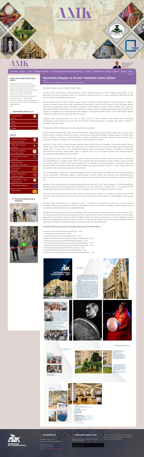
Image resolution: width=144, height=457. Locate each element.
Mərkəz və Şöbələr (42, 71)
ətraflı (11, 106)
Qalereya (108, 71)
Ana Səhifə (14, 71)
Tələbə (88, 71)
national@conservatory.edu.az (53, 449)
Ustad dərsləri (98, 71)
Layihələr (116, 71)
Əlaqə (130, 71)
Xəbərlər (123, 71)
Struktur (22, 71)
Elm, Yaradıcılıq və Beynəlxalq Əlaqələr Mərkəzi (67, 71)
